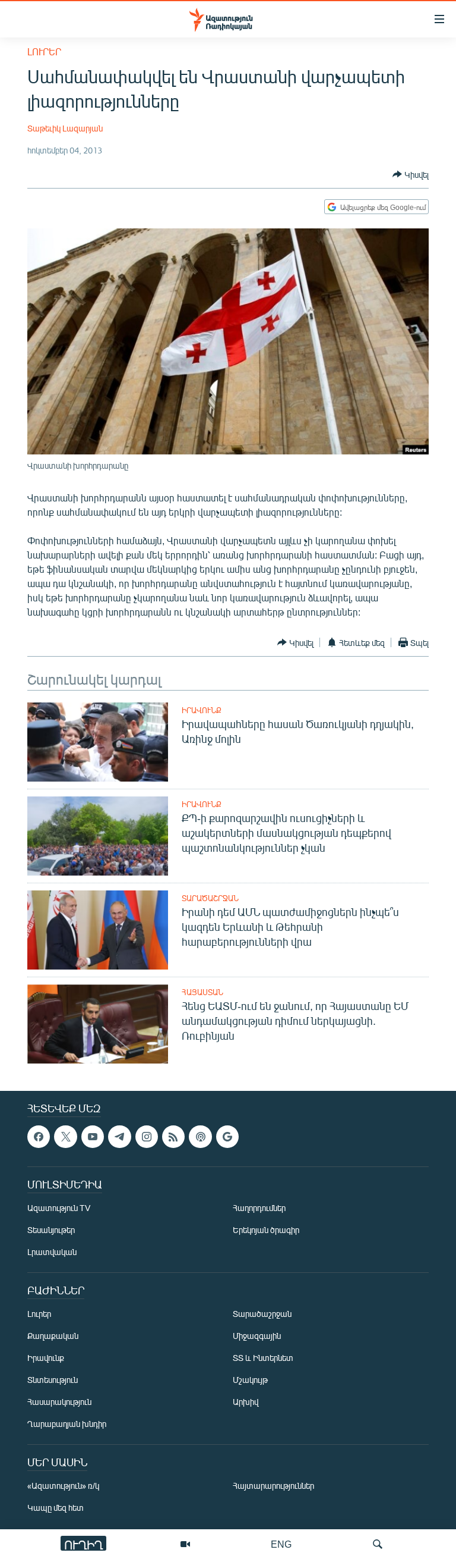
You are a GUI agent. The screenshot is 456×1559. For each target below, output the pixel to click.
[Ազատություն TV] (185, 1544)
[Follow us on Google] (227, 1136)
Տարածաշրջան (210, 898)
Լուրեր (44, 51)
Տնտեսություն (52, 1380)
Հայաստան (202, 992)
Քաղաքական (52, 1336)
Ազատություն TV (58, 1208)
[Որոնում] (377, 1544)
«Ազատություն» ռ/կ (63, 1486)
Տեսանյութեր (51, 1230)
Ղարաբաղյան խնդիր (66, 1424)
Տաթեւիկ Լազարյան (65, 128)
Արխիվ (245, 1402)
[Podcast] (200, 1136)
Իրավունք (201, 710)
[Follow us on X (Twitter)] (65, 1136)
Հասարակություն (59, 1402)
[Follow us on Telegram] (119, 1136)
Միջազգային (257, 1336)
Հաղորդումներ (259, 1208)
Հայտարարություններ (273, 1486)
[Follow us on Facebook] (38, 1136)
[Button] (410, 174)
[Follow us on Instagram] (146, 1136)
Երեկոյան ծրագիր (266, 1230)
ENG (281, 1543)
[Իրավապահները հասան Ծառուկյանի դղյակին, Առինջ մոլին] (97, 742)
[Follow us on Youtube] (92, 1136)
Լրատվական (52, 1252)
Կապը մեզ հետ (55, 1508)
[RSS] (173, 1136)
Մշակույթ (250, 1380)
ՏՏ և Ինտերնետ (263, 1358)
